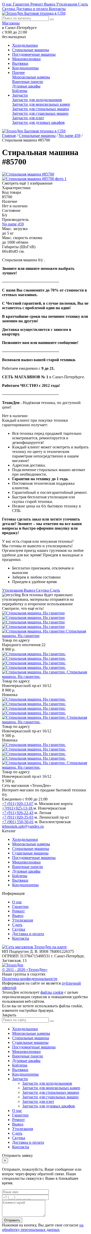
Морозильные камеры (31, 77)
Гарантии (21, 4)
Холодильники (25, 45)
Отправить (12, 1220)
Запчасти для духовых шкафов (38, 122)
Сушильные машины (30, 853)
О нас (7, 4)
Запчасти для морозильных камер (41, 104)
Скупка (9, 9)
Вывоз (50, 4)
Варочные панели (27, 81)
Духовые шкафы (26, 86)
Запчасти (20, 95)
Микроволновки (26, 59)
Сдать (83, 4)
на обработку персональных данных (42, 1227)
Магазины (11, 23)
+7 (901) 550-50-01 (18, 822)
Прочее (18, 72)
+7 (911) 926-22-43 (17, 813)
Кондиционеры (25, 68)
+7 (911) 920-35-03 (17, 817)
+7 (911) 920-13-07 (17, 803)
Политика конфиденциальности (29, 979)
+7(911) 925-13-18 (17, 808)
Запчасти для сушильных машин (40, 113)
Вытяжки (20, 63)
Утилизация (67, 4)
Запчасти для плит (28, 118)
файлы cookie (51, 992)
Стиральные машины (30, 50)
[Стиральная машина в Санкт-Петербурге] (34, 622)
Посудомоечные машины (34, 54)
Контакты (57, 9)
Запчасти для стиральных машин (40, 109)
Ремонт (37, 4)
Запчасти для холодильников (37, 100)
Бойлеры (19, 91)
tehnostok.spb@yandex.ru (23, 826)
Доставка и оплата (32, 9)
